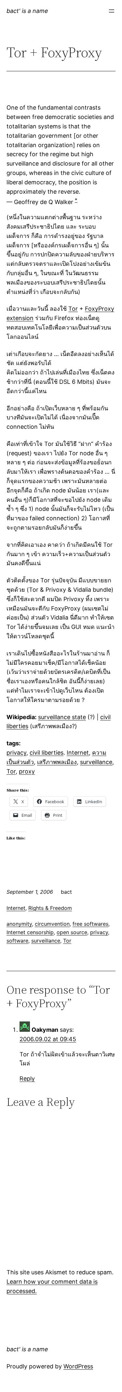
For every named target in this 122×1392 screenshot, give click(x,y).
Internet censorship (30, 932)
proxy (27, 771)
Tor (73, 308)
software (17, 940)
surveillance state (62, 717)
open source (72, 932)
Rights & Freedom (50, 908)
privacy (16, 752)
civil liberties (46, 752)
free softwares (90, 924)
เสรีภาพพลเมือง (57, 762)
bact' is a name (27, 10)
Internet (78, 752)
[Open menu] (111, 11)
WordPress (78, 1366)
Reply (27, 1078)
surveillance (96, 762)
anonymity (19, 924)
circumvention (52, 924)
